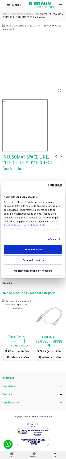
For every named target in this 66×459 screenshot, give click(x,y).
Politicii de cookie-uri (17, 225)
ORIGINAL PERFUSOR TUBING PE (49, 341)
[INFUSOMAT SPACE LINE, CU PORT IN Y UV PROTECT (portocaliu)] (59, 90)
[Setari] (61, 5)
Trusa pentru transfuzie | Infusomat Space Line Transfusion (17, 343)
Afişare (52, 239)
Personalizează (31, 260)
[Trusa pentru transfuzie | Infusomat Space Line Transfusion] (61, 156)
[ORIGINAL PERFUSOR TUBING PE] (49, 316)
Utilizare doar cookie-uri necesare (33, 270)
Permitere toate (33, 249)
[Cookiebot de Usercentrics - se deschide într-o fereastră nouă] (48, 185)
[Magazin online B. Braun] (41, 5)
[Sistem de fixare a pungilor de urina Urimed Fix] (56, 156)
